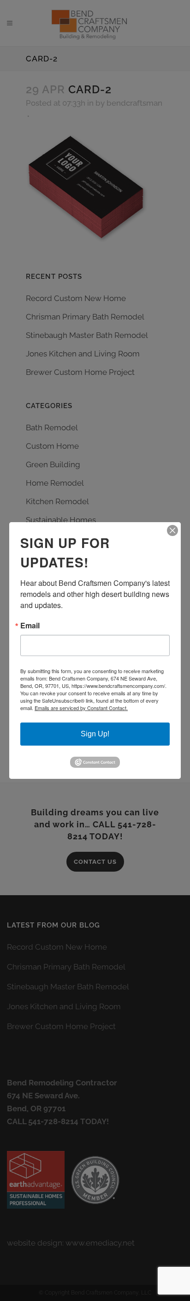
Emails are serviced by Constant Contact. (81, 707)
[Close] (172, 530)
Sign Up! (95, 734)
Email (30, 625)
